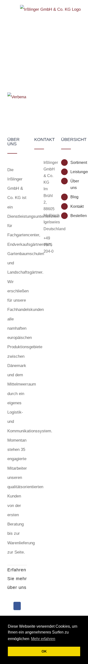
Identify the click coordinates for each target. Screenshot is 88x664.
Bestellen (75, 216)
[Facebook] (17, 606)
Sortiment (75, 162)
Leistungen (75, 172)
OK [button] (44, 651)
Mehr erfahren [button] (43, 639)
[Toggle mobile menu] (9, 10)
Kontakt (75, 206)
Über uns (74, 184)
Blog (74, 197)
